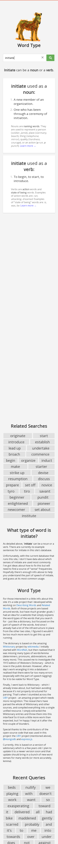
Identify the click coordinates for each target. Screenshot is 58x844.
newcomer (16, 509)
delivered (22, 811)
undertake (40, 448)
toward (44, 805)
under (47, 836)
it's (9, 830)
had (49, 811)
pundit (42, 497)
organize (28, 460)
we (48, 787)
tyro (11, 491)
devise (43, 472)
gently (47, 818)
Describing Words (26, 605)
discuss (44, 478)
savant (44, 491)
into (47, 830)
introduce (16, 441)
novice (46, 484)
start (44, 435)
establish (42, 441)
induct (46, 460)
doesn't (45, 793)
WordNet (22, 649)
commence (40, 454)
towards (13, 836)
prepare (12, 484)
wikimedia (33, 646)
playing (12, 793)
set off (30, 484)
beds (12, 787)
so (48, 799)
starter (41, 466)
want (31, 799)
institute (29, 515)
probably (32, 824)
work (12, 799)
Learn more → (28, 145)
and (49, 824)
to (21, 830)
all (38, 811)
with (29, 793)
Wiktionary (9, 646)
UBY (5, 697)
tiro (27, 491)
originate (17, 435)
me (33, 830)
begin (10, 460)
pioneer (44, 503)
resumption (18, 478)
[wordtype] (29, 26)
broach (14, 454)
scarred (12, 824)
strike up (17, 472)
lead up (15, 448)
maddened (27, 818)
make (15, 466)
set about (42, 509)
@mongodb (9, 739)
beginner (17, 497)
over (31, 836)
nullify (30, 787)
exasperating (18, 805)
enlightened (18, 503)
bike (9, 818)
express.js (26, 739)
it (7, 811)
